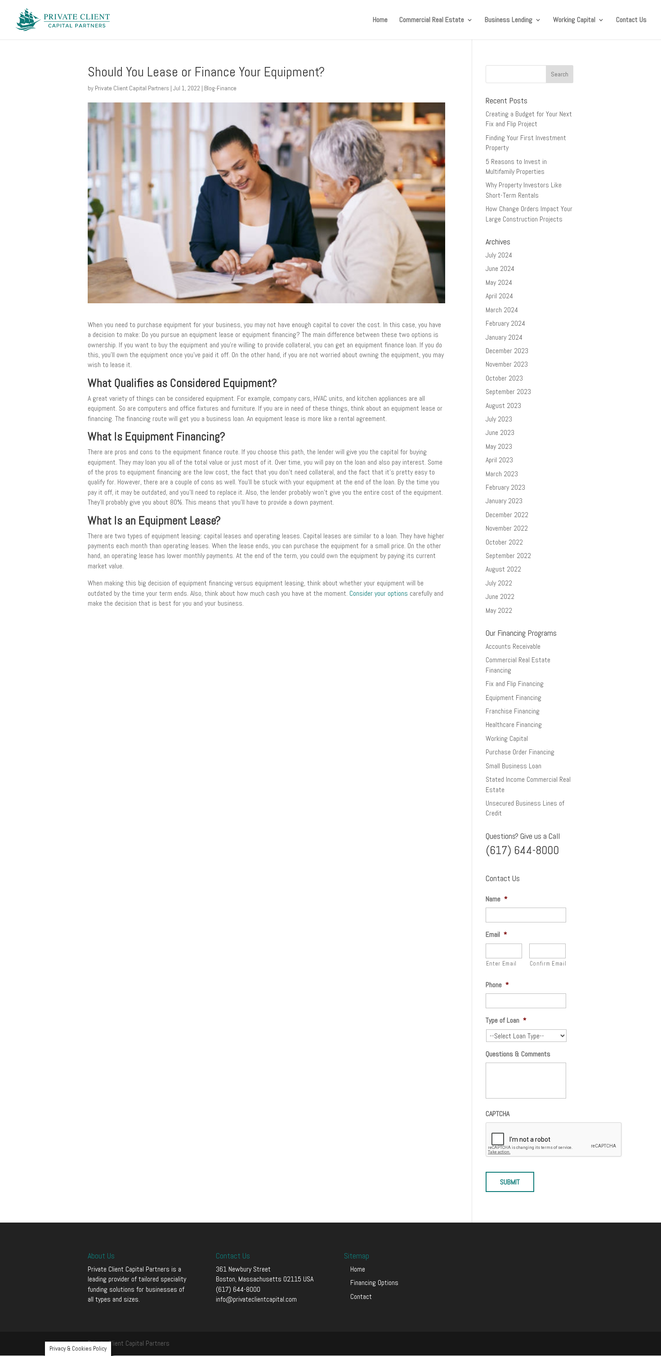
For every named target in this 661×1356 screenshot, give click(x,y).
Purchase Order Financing (520, 752)
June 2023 (500, 432)
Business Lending (508, 20)
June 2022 (500, 596)
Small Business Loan (513, 766)
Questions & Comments (518, 1054)
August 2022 (503, 569)
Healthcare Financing (514, 724)
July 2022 (499, 583)
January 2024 (504, 337)
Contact (361, 1296)
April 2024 (499, 296)
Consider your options (378, 593)
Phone (497, 984)
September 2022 (508, 555)
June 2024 (500, 268)
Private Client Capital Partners (132, 88)
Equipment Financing (513, 697)
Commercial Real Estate (431, 20)
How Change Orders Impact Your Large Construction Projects (529, 213)
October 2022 (504, 542)
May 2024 (499, 282)
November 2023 (507, 364)
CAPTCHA (497, 1113)
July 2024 (499, 255)
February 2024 (505, 323)
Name (497, 899)
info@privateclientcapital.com (256, 1299)
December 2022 (507, 514)
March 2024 (502, 310)
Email (496, 934)
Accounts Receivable (513, 646)
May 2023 (499, 446)
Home (380, 20)
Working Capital (574, 20)
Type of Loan (506, 1020)
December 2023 (507, 350)
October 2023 (504, 378)
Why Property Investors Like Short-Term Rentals (524, 189)
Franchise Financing (513, 711)
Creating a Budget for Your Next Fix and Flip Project (529, 119)
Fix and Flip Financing (515, 683)
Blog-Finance (220, 88)
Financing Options (374, 1282)
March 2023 (502, 474)
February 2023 (505, 487)
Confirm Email (548, 963)
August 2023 (503, 405)
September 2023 (508, 391)
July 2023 (499, 419)
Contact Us (631, 20)
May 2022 (499, 610)
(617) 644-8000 (238, 1289)
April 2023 (499, 460)
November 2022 (507, 528)
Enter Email (501, 963)
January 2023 (504, 500)
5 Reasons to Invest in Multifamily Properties (516, 166)
